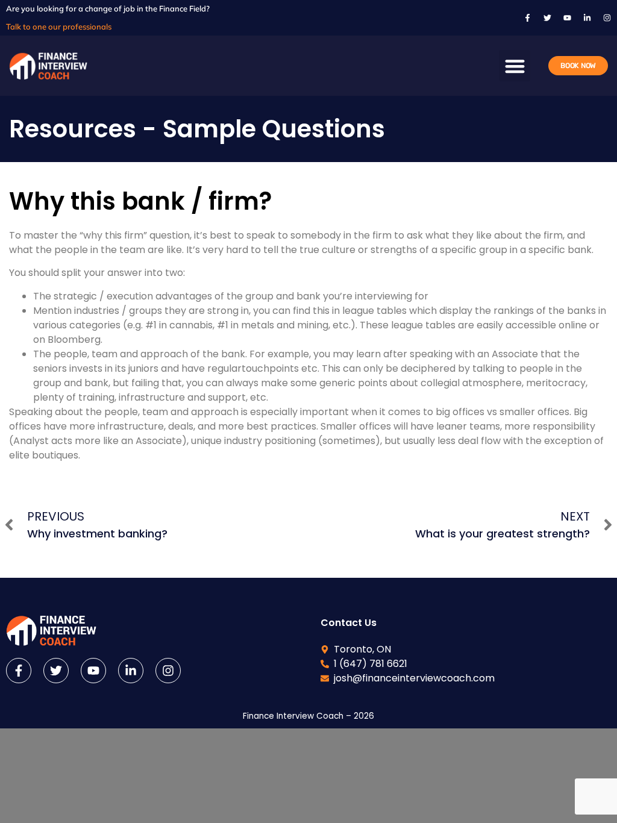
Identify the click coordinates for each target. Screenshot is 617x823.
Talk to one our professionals (58, 26)
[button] (515, 66)
